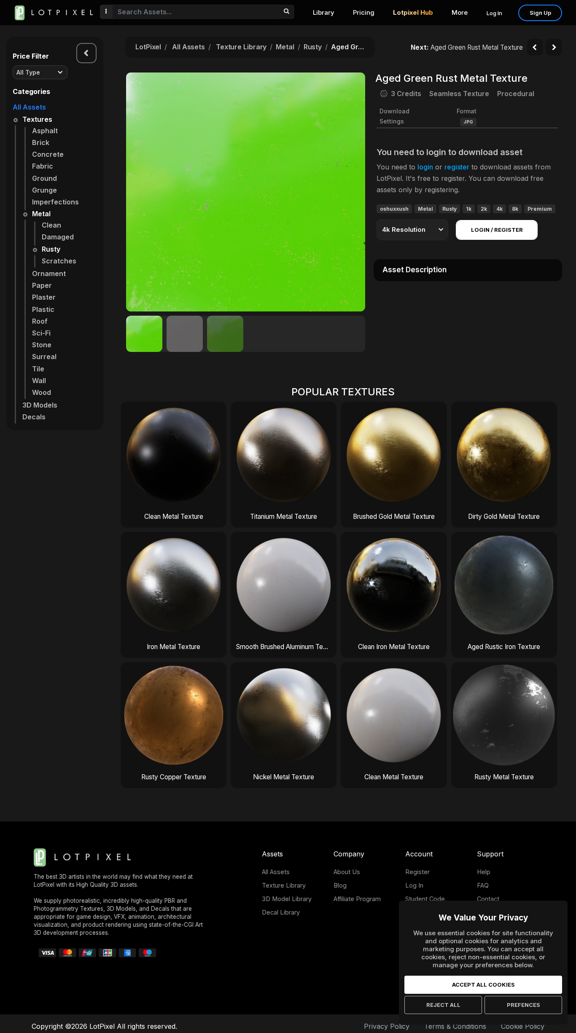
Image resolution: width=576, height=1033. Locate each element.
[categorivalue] (286, 12)
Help (483, 871)
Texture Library (241, 47)
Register (417, 871)
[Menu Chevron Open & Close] (86, 53)
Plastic (43, 309)
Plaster (44, 297)
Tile (38, 369)
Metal (41, 213)
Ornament (49, 273)
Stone (41, 345)
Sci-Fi (41, 333)
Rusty (51, 249)
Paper (42, 285)
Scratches (59, 261)
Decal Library (281, 912)
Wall (39, 380)
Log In (494, 13)
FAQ (483, 885)
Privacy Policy (386, 1026)
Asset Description (414, 270)
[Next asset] (554, 47)
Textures (37, 119)
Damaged (58, 237)
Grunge (44, 190)
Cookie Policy (522, 1026)
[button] (354, 191)
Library (323, 12)
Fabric (42, 166)
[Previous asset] (535, 47)
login (425, 167)
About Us (347, 871)
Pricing (363, 12)
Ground (44, 178)
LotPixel (148, 47)
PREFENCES (523, 1004)
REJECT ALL (443, 1004)
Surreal (44, 356)
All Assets (29, 107)
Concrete (48, 154)
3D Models (39, 405)
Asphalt (45, 130)
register (456, 167)
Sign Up (540, 12)
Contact (488, 898)
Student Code (425, 898)
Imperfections (55, 202)
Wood (41, 392)
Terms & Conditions (455, 1026)
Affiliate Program (357, 898)
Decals (34, 417)
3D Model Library (287, 898)
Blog (340, 885)
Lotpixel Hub (413, 12)
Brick (40, 142)
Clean (51, 225)
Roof (40, 321)
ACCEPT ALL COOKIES (483, 984)
